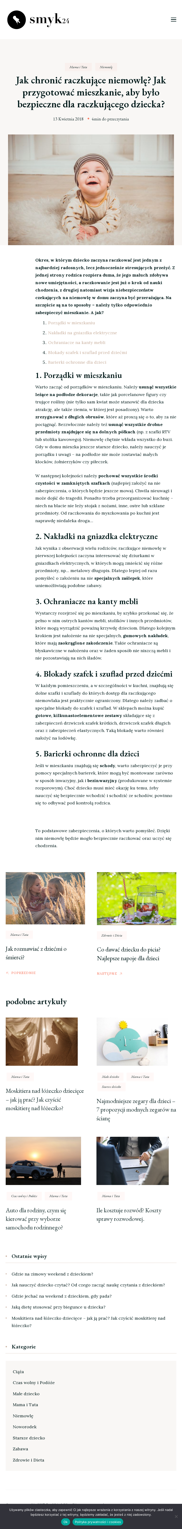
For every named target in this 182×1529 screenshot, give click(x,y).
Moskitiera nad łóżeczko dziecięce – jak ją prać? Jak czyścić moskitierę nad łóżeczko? (45, 1099)
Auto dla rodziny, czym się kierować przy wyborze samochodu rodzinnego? (36, 1219)
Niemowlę (106, 67)
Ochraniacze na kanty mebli (76, 342)
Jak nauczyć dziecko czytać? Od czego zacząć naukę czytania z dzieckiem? (88, 1285)
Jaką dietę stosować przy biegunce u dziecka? (58, 1307)
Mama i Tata (78, 67)
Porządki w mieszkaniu (71, 322)
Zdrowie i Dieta (111, 935)
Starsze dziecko (111, 1087)
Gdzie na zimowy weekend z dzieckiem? (52, 1274)
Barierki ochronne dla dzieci (77, 362)
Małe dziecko (110, 1077)
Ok (66, 1522)
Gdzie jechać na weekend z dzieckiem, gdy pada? (62, 1296)
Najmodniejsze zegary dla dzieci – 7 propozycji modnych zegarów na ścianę (136, 1109)
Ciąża (18, 1371)
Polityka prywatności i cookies (98, 1522)
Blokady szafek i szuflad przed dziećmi (87, 352)
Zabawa (20, 1449)
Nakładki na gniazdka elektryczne (82, 332)
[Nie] (176, 1516)
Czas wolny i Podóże (24, 1196)
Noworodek (24, 1426)
